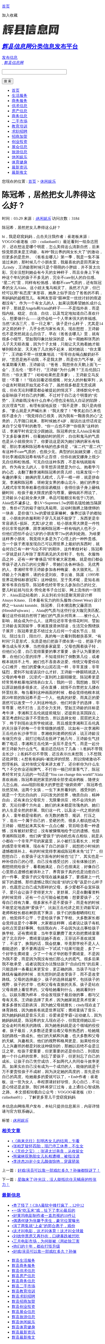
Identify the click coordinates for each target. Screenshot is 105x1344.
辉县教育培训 (23, 1291)
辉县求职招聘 (23, 1296)
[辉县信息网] (32, 35)
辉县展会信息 (23, 1312)
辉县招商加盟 (23, 1301)
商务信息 (19, 116)
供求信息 (19, 106)
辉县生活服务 (23, 1260)
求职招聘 (19, 131)
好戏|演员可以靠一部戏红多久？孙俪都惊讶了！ (59, 1170)
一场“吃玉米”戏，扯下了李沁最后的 (43, 1210)
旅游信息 (19, 152)
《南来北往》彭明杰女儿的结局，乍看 (46, 1141)
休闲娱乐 (19, 157)
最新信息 (11, 1195)
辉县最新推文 (23, 1337)
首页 (6, 6)
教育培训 (19, 126)
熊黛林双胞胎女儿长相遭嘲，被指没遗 (46, 1156)
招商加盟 (19, 136)
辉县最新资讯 (23, 1332)
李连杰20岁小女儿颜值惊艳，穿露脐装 (46, 1161)
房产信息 (19, 111)
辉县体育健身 (23, 1327)
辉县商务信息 (23, 1281)
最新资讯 (19, 167)
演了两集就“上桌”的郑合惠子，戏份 (43, 1226)
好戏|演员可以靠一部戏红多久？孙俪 (44, 1251)
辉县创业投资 (23, 1306)
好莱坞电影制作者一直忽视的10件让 (44, 1215)
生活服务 (19, 95)
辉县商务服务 (23, 1265)
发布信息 (10, 57)
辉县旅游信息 (23, 1317)
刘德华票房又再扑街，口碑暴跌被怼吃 (46, 1236)
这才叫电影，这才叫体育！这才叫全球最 (48, 1231)
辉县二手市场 (23, 1286)
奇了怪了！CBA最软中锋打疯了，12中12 (48, 1205)
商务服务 (19, 101)
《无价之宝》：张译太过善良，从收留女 (48, 1151)
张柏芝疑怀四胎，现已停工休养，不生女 (48, 1146)
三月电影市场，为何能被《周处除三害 (46, 1241)
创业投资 (19, 142)
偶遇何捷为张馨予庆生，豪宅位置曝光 (46, 1221)
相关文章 (11, 1130)
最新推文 (19, 172)
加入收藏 (10, 15)
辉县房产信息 (23, 1276)
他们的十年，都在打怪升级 (36, 1246)
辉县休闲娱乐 (23, 1322)
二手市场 (19, 121)
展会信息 (19, 147)
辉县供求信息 (23, 1271)
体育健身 (19, 162)
